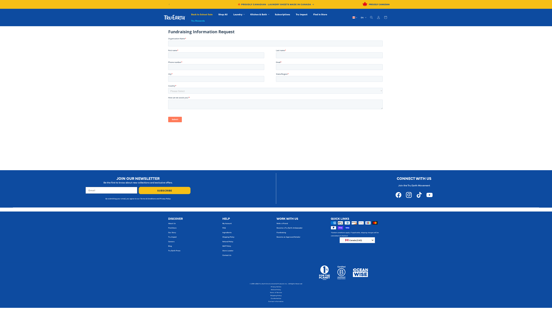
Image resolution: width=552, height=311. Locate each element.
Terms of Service (276, 292)
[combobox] (357, 240)
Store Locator (227, 250)
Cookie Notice (276, 298)
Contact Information (276, 301)
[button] (239, 14)
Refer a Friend (282, 223)
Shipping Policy (228, 237)
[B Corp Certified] (341, 273)
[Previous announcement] (169, 4)
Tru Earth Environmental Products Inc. (273, 284)
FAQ (224, 228)
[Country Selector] (355, 17)
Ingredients (227, 232)
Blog (170, 246)
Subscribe (164, 190)
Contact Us (226, 255)
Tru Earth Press (174, 250)
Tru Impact (172, 237)
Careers (171, 241)
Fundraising (281, 232)
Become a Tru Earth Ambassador (290, 228)
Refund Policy (227, 241)
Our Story (172, 232)
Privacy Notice (276, 287)
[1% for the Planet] (324, 273)
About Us (172, 223)
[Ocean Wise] (360, 272)
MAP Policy (226, 246)
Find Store (172, 228)
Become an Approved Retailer (288, 237)
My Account (227, 223)
